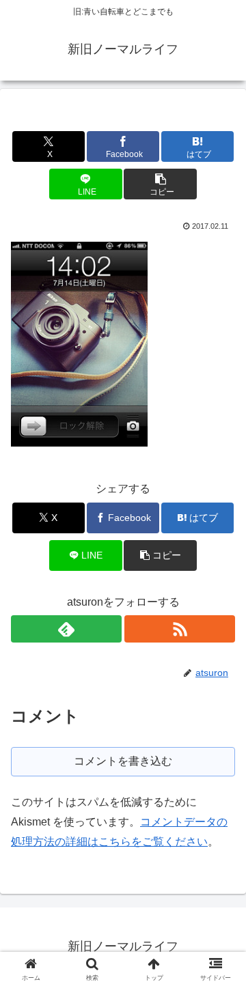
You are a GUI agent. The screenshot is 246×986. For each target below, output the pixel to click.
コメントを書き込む (123, 761)
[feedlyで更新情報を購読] (66, 629)
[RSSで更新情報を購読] (179, 629)
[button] (160, 184)
